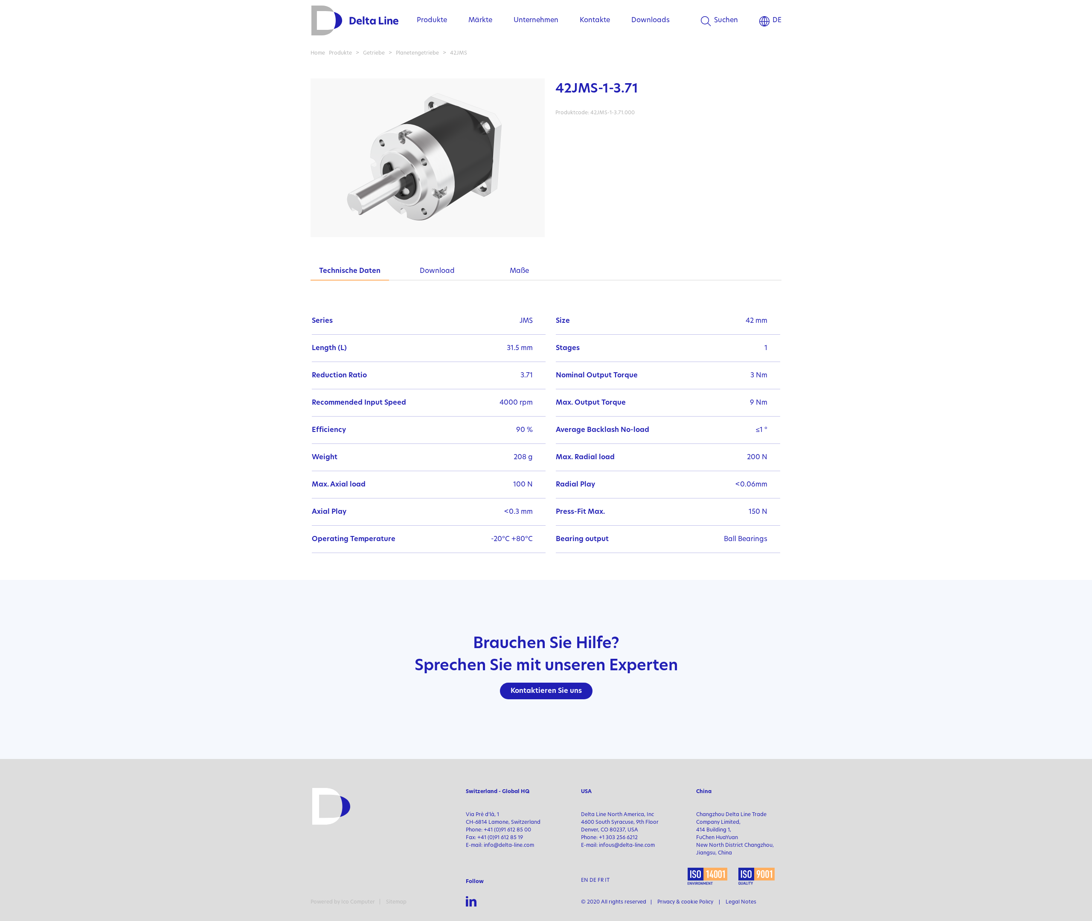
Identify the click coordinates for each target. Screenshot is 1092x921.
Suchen (726, 20)
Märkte (480, 20)
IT (607, 880)
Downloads (650, 20)
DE (777, 20)
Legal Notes (741, 902)
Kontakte (595, 20)
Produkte (432, 20)
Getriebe (374, 53)
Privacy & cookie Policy (685, 902)
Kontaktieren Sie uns (546, 691)
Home (318, 53)
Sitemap (396, 902)
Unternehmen (536, 20)
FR (601, 880)
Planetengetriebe (417, 53)
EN (584, 880)
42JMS (458, 53)
